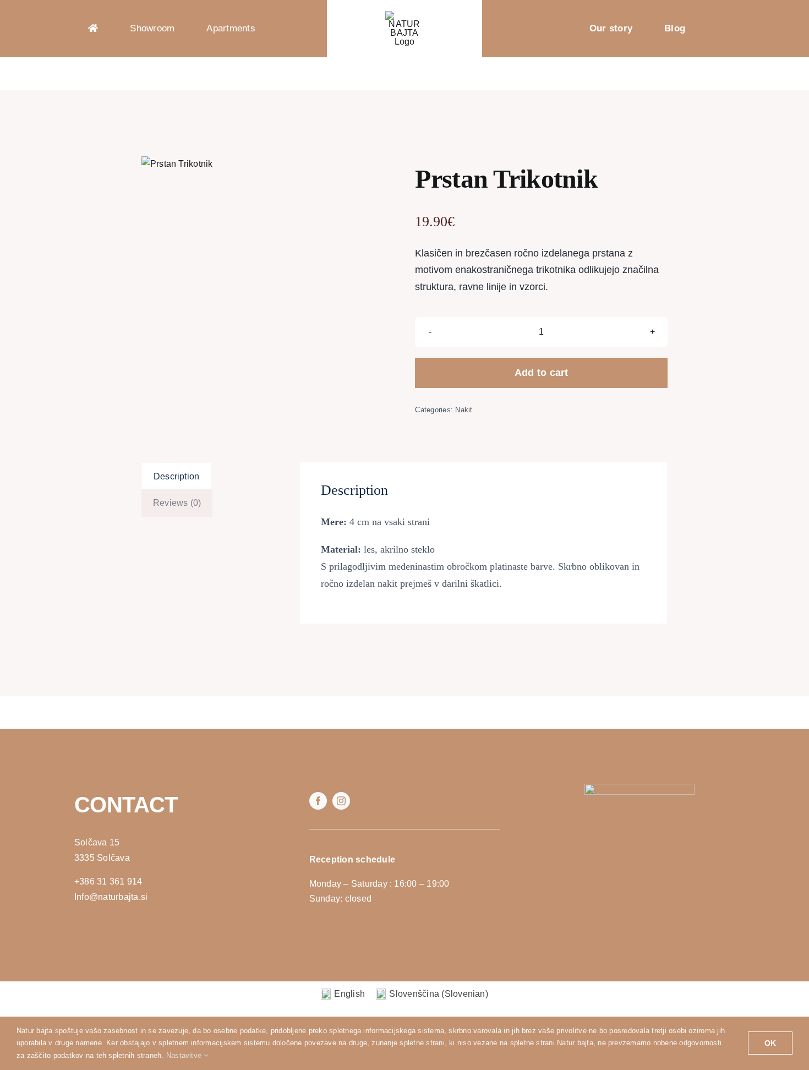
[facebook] (318, 801)
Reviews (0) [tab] (177, 502)
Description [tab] (177, 476)
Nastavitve (185, 1055)
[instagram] (341, 801)
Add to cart (542, 372)
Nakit (463, 410)
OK (770, 1043)
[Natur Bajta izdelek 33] (177, 164)
